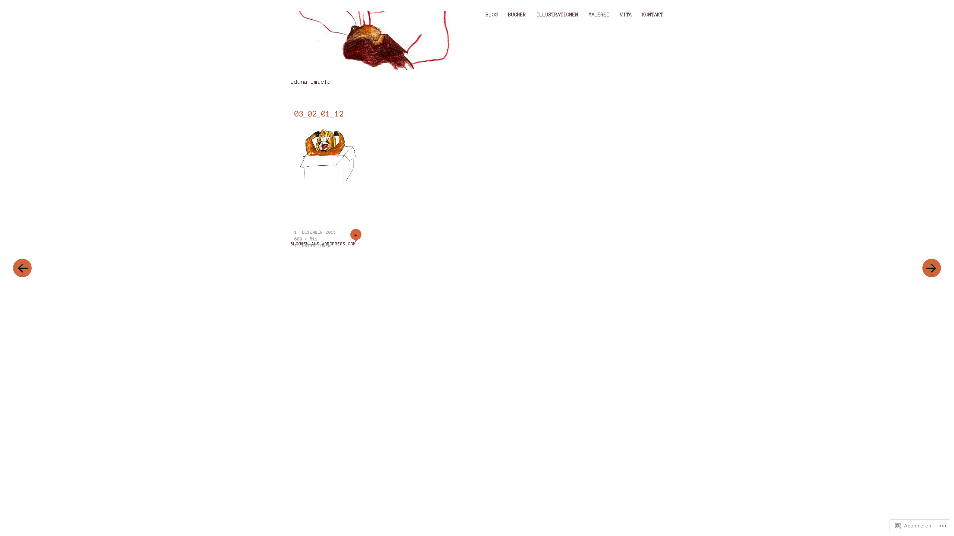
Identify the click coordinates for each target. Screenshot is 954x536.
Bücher (517, 14)
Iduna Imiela (311, 82)
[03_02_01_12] (327, 183)
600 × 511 (306, 239)
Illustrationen (557, 14)
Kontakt (652, 14)
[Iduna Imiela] (377, 44)
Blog (492, 14)
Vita (626, 14)
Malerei (599, 14)
